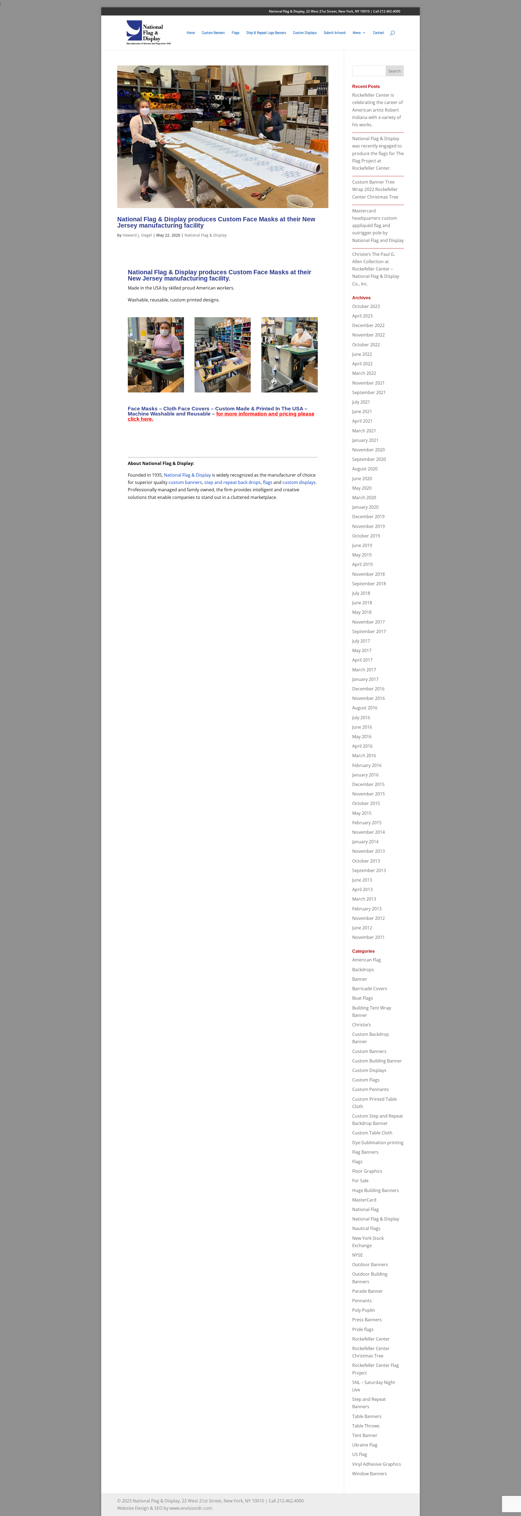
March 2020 (364, 498)
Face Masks (143, 408)
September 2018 (369, 584)
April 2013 (362, 889)
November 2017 (368, 622)
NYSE (357, 1255)
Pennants (362, 1301)
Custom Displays (305, 33)
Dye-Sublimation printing (378, 1143)
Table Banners (367, 1416)
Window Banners (369, 1474)
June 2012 (362, 928)
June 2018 (362, 603)
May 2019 (361, 555)
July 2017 (361, 641)
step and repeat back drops (232, 482)
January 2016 (365, 775)
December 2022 (368, 325)
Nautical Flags (366, 1228)
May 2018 (361, 612)
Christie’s (361, 1025)
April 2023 (362, 316)
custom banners (185, 482)
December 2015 (368, 784)
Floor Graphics (367, 1171)
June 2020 (362, 479)
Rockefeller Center (371, 1339)
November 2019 (368, 526)
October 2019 (366, 536)
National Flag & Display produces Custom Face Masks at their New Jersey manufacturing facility (216, 222)
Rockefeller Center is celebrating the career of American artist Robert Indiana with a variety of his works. (377, 110)
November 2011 (368, 937)
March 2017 (364, 670)
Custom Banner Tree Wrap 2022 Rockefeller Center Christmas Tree (375, 189)
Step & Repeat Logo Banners (266, 33)
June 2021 (362, 411)
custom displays (299, 482)
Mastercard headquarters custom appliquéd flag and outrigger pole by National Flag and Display (378, 225)
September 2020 (369, 459)
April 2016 (362, 746)
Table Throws (366, 1426)
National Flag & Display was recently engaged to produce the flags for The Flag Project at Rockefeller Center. (378, 153)
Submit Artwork (335, 33)
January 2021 (365, 440)
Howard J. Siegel (137, 235)
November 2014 (368, 832)
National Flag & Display (206, 235)
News (357, 33)
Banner (359, 979)
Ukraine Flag (364, 1445)
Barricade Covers (369, 989)
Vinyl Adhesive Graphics (376, 1464)
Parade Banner (367, 1291)
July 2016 (361, 718)
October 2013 (366, 861)
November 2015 (368, 794)
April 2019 (362, 564)
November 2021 (368, 383)
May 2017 (361, 650)
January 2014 (365, 842)
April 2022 (362, 364)
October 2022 (366, 345)
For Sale (360, 1181)
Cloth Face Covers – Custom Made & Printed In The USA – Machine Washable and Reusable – (221, 414)
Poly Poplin (363, 1310)
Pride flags (363, 1329)
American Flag (366, 960)
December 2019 (368, 517)
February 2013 (367, 909)
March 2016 (364, 756)
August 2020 (364, 469)
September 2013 (369, 870)
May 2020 (361, 488)
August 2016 (364, 708)
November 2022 (368, 335)
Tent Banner (364, 1435)
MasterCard (364, 1200)
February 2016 (367, 765)
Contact (378, 33)
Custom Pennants (370, 1089)
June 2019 (362, 545)
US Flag (359, 1454)
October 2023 (366, 306)
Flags (235, 33)
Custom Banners (213, 33)
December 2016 (368, 689)
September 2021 (369, 392)
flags (267, 482)
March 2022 (364, 373)
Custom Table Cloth (372, 1133)
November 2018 (368, 574)
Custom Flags (366, 1080)
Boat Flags (362, 998)
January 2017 (365, 679)
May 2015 (361, 813)
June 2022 (362, 354)
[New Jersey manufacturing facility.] (156, 392)
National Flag (365, 1209)
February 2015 (367, 823)
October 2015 (366, 803)
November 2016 (368, 698)
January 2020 (365, 507)
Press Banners (367, 1320)
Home (191, 33)
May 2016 (361, 737)
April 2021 (362, 421)
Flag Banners (365, 1152)
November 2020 (368, 450)
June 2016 (362, 727)
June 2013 (362, 880)
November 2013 (368, 851)
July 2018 (361, 593)
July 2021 (361, 402)
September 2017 (369, 631)
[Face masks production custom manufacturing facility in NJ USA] (223, 392)
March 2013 (364, 899)
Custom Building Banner (377, 1061)
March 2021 (364, 431)
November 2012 (368, 918)
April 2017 (362, 660)
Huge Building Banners (375, 1190)
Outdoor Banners (370, 1264)
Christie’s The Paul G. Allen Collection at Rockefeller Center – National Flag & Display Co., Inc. (375, 269)
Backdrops (363, 970)
